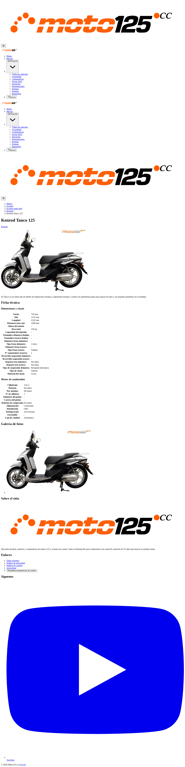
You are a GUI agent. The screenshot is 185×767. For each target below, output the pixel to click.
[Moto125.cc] (92, 43)
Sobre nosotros (13, 560)
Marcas (10, 58)
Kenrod (10, 211)
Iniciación (16, 84)
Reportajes (16, 94)
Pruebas (15, 89)
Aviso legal (11, 568)
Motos (9, 56)
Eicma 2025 (17, 81)
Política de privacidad (16, 563)
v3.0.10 (22, 764)
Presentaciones (18, 86)
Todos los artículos (20, 74)
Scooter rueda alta (14, 208)
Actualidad (16, 76)
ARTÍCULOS (13, 61)
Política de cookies (14, 565)
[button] (50, 493)
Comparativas (18, 79)
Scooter (10, 206)
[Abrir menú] (3, 46)
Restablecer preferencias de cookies (22, 571)
